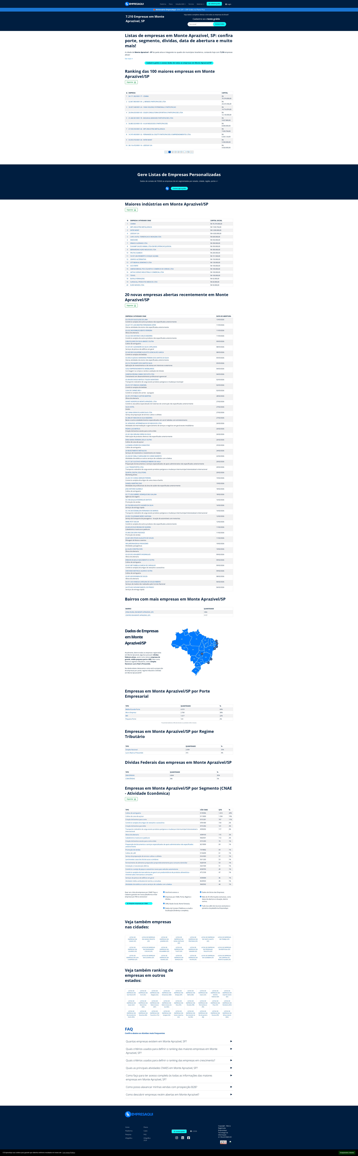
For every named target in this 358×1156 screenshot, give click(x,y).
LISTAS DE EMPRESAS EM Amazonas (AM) (166, 993)
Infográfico (128, 1138)
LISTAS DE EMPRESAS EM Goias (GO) (131, 1003)
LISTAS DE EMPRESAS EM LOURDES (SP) (132, 949)
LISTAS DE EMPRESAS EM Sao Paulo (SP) (131, 993)
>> (192, 152)
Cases (145, 1131)
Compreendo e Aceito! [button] (347, 1152)
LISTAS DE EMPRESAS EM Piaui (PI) (215, 1003)
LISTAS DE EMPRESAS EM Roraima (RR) (143, 1013)
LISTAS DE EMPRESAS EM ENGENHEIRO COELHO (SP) (148, 949)
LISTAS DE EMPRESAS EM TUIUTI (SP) (178, 949)
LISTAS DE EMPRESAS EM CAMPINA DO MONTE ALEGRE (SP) (224, 957)
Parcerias (191, 4)
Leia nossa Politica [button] (68, 1152)
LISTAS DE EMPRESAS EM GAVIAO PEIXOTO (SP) (148, 939)
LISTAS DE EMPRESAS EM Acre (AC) (143, 993)
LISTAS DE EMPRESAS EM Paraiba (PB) (190, 1003)
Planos (171, 4)
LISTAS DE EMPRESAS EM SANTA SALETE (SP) (208, 939)
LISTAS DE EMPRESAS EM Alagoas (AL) (154, 993)
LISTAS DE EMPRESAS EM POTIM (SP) (193, 957)
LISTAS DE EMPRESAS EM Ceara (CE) (202, 993)
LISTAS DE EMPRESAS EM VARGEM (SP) (193, 949)
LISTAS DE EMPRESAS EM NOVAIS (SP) (164, 957)
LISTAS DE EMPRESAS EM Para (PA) (178, 1003)
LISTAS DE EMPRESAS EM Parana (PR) (215, 1013)
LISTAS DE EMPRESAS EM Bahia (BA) (190, 993)
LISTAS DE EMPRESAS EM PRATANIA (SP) (193, 939)
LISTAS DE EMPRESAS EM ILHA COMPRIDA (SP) (132, 957)
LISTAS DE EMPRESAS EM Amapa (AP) (178, 993)
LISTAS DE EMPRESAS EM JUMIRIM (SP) (164, 939)
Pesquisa (128, 1134)
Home (127, 1127)
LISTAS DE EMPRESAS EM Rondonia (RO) (227, 1003)
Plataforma (163, 4)
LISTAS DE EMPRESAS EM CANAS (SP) (132, 939)
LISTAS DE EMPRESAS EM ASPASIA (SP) (178, 957)
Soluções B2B (180, 4)
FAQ (145, 1134)
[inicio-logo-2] (134, 4)
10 (188, 152)
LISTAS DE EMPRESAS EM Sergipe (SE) (166, 1013)
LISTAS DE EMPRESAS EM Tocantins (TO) (154, 1013)
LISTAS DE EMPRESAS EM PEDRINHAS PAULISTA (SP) (208, 949)
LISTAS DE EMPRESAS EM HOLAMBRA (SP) (164, 949)
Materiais (200, 4)
